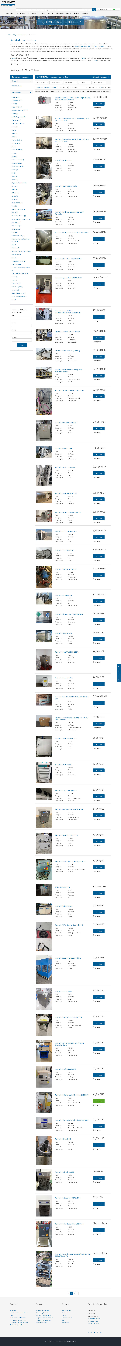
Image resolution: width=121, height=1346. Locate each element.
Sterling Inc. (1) (16, 255)
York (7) (14, 300)
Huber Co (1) (15, 193)
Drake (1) (14, 137)
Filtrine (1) (15, 156)
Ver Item (99, 104)
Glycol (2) (14, 176)
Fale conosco (66, 1313)
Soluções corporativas (42, 1310)
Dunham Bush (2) (17, 140)
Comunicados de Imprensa (18, 1318)
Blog (11, 1315)
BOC (89, 46)
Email (13, 323)
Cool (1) (14, 130)
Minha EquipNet (66, 1310)
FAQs (63, 1320)
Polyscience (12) (16, 226)
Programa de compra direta (44, 1318)
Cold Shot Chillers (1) (18, 123)
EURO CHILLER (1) (17, 150)
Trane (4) (14, 280)
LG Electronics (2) (17, 203)
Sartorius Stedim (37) (18, 236)
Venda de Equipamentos (43, 1315)
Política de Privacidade (17, 1325)
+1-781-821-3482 (93, 1321)
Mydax (103, 46)
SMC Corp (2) (15, 248)
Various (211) (15, 290)
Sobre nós (13, 1310)
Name (13, 316)
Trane (95, 46)
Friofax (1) (15, 170)
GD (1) (13, 173)
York (99, 46)
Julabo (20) (15, 196)
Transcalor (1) (16, 283)
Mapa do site (65, 1322)
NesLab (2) (15, 212)
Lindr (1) (14, 206)
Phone (14, 330)
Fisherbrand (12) (17, 163)
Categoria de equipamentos (20, 35)
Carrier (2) (15, 114)
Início (9, 35)
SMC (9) (14, 245)
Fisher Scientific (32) (18, 160)
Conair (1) (14, 127)
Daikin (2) (14, 133)
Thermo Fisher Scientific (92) (20, 273)
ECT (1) (14, 147)
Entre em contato (67, 1318)
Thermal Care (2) (17, 264)
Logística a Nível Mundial (43, 1320)
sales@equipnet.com (94, 1319)
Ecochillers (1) (16, 143)
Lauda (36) (15, 199)
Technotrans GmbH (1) (18, 261)
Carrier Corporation (81, 46)
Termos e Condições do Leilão (19, 1322)
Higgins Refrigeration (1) (19, 183)
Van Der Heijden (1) (17, 287)
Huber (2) (14, 189)
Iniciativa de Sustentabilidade (19, 1313)
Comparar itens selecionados (46, 87)
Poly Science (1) (16, 222)
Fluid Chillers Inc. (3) (18, 166)
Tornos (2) (15, 277)
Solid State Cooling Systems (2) (21, 251)
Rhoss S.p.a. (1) (16, 229)
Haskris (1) (15, 180)
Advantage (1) (16, 97)
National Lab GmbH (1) (18, 209)
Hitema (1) (15, 186)
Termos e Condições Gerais (18, 1320)
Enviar (22, 345)
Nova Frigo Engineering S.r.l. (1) (21, 219)
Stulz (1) (14, 258)
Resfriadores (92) (17, 86)
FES (92, 46)
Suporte (64, 1315)
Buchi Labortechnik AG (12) (20, 110)
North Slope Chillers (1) (19, 216)
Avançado (86, 10)
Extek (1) (14, 153)
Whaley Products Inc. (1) (19, 293)
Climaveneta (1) (16, 120)
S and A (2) (15, 232)
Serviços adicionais (41, 1322)
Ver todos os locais (93, 1323)
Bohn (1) (14, 104)
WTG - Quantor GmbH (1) (19, 296)
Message (14, 337)
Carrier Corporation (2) (19, 117)
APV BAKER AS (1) (17, 100)
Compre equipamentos (43, 1313)
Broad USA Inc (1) (17, 107)
